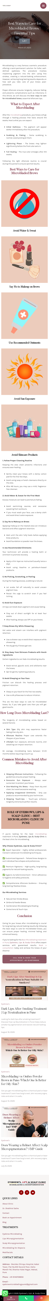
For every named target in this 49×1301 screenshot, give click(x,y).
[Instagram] (27, 1192)
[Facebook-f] (21, 1192)
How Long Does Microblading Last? (24, 713)
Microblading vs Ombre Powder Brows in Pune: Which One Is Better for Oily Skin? (23, 1080)
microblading (16, 115)
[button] (42, 1290)
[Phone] (26, 1298)
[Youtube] (33, 1192)
